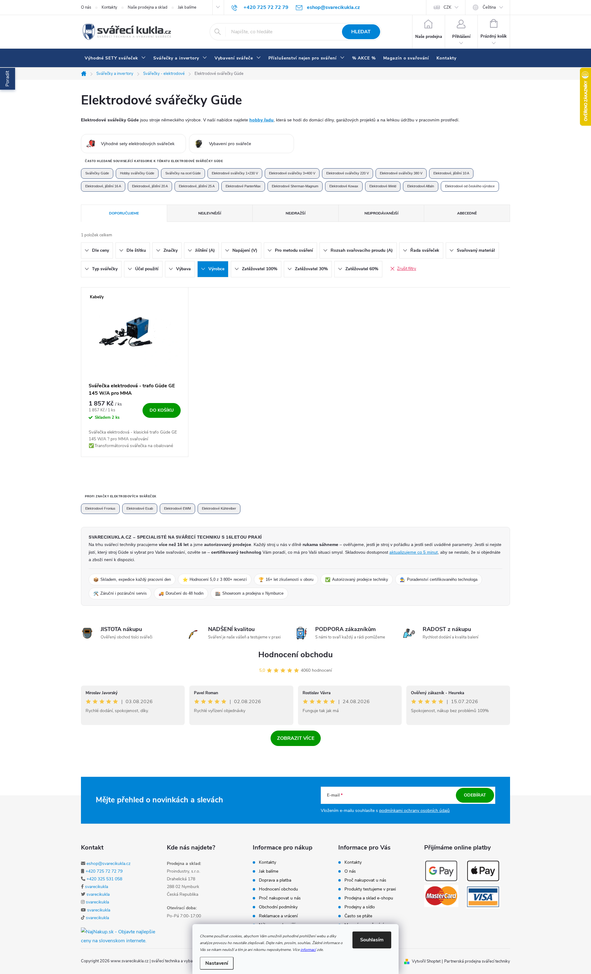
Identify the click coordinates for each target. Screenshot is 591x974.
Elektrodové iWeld (382, 186)
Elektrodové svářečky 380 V (401, 173)
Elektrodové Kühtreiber (219, 508)
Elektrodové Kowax (343, 186)
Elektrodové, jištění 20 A (150, 186)
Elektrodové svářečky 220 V (347, 173)
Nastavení (216, 963)
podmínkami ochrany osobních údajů (414, 810)
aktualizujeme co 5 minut (413, 552)
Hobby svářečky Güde (137, 173)
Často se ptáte (358, 916)
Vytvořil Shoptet (426, 961)
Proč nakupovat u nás (280, 898)
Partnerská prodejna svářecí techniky (477, 961)
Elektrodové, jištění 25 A (197, 186)
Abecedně (467, 213)
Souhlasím (372, 939)
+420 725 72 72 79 (104, 871)
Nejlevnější (209, 213)
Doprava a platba (275, 880)
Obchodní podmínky (278, 907)
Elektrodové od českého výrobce (470, 186)
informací (308, 949)
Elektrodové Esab (140, 508)
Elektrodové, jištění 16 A (103, 186)
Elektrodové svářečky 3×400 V (292, 173)
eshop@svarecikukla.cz (108, 863)
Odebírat (475, 795)
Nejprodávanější (381, 213)
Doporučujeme (124, 213)
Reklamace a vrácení (278, 916)
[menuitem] (115, 58)
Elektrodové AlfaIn (420, 186)
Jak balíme (187, 7)
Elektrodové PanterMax (243, 186)
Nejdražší (295, 213)
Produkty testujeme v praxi (370, 889)
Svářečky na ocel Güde (183, 173)
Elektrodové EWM (177, 508)
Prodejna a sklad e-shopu (368, 898)
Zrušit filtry (406, 268)
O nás (86, 7)
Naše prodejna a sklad (147, 7)
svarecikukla (96, 887)
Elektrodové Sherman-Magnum (295, 186)
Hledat (361, 31)
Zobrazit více (295, 738)
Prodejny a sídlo (359, 907)
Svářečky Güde (97, 173)
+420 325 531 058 (104, 879)
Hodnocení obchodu (295, 654)
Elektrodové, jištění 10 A (451, 173)
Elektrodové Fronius (100, 508)
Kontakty (109, 7)
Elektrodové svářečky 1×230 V (235, 173)
